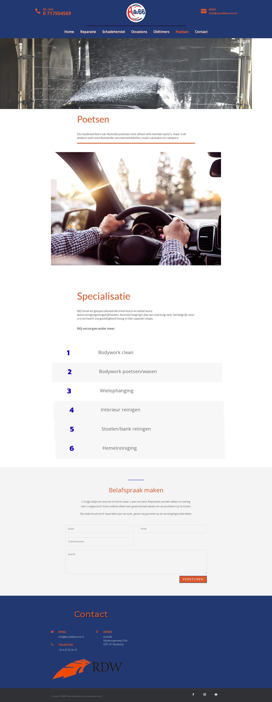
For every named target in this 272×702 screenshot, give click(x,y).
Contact (201, 32)
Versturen (193, 579)
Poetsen (182, 32)
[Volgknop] (193, 694)
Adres (107, 631)
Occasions (139, 32)
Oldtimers (161, 32)
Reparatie (88, 32)
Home (69, 32)
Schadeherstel (113, 32)
